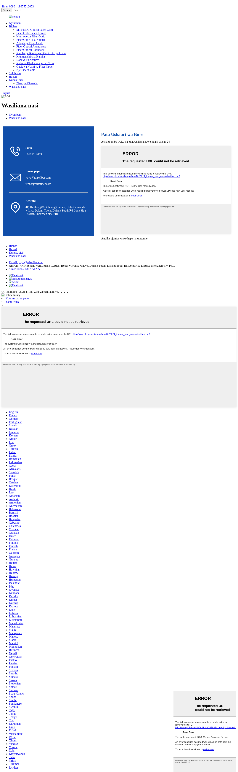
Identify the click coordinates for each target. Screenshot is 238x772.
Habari (13, 76)
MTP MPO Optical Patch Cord (34, 29)
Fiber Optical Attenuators (31, 46)
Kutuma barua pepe (17, 298)
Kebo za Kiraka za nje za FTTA (35, 63)
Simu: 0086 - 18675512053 (17, 6)
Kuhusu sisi (16, 80)
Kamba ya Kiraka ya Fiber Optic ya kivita (41, 53)
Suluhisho (15, 73)
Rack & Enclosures (27, 59)
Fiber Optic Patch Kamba (31, 33)
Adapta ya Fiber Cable (29, 43)
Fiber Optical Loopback (30, 49)
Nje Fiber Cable (25, 70)
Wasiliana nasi (17, 86)
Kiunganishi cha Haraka (30, 56)
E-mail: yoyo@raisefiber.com (26, 262)
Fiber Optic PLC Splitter (30, 39)
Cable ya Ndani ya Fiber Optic (34, 66)
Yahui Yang (12, 301)
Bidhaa (13, 26)
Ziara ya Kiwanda (27, 83)
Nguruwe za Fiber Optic (30, 36)
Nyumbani (15, 23)
